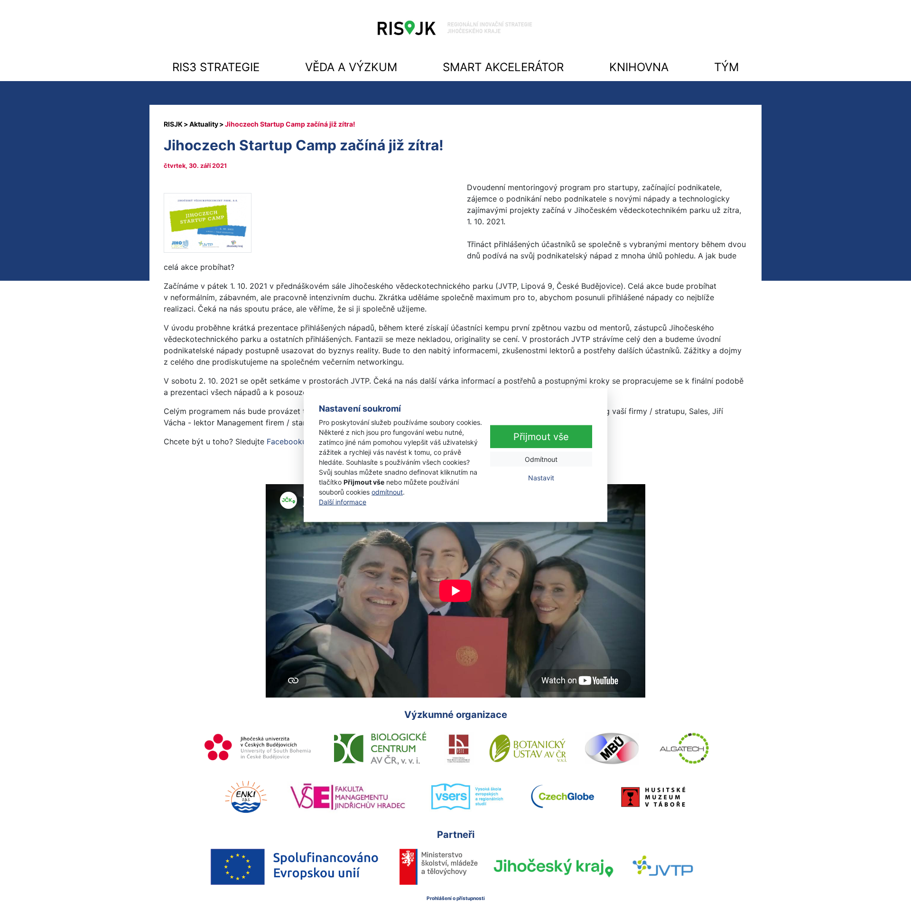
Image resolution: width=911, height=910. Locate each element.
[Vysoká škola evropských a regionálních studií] (466, 797)
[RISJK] (173, 124)
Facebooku (287, 441)
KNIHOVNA (639, 67)
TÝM (726, 67)
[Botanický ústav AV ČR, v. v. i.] (528, 748)
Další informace (342, 502)
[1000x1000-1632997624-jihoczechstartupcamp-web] (207, 222)
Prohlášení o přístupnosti (456, 898)
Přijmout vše (541, 436)
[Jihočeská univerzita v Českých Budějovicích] (259, 748)
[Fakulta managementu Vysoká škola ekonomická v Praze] (347, 796)
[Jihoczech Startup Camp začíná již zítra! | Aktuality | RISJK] (455, 30)
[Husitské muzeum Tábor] (653, 797)
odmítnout (387, 492)
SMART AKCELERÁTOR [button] (503, 67)
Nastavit (541, 478)
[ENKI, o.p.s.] (246, 796)
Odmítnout (541, 459)
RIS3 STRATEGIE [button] (216, 67)
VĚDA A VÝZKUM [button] (351, 67)
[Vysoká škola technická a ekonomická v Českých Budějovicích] (459, 748)
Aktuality (203, 124)
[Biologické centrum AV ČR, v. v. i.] (380, 748)
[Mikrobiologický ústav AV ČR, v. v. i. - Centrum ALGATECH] (684, 748)
